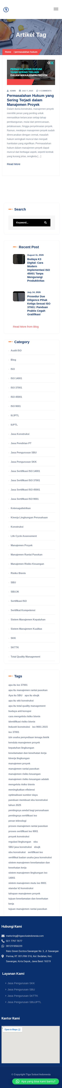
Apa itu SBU (15, 695)
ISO (13, 369)
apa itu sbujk (32, 695)
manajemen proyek (19, 763)
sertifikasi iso (35, 852)
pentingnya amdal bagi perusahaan (28, 810)
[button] (35, 1081)
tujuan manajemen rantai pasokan (27, 909)
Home (8, 52)
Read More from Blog (26, 326)
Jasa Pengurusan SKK (24, 462)
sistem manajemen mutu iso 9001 (27, 883)
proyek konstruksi (18, 836)
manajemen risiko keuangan (24, 774)
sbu (35, 842)
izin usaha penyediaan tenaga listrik (28, 737)
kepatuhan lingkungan (21, 748)
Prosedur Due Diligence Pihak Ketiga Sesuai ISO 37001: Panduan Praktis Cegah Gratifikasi (38, 305)
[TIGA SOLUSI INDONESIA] (6, 9)
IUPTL (14, 424)
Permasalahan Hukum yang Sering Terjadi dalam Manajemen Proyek (30, 100)
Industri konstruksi (19, 727)
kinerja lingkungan (19, 758)
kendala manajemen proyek (24, 742)
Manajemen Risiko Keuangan (27, 564)
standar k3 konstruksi (20, 888)
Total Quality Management (25, 656)
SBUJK (15, 591)
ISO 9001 (16, 406)
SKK (13, 638)
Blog (13, 360)
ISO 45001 (16, 397)
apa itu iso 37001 (18, 685)
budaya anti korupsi (19, 711)
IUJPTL (15, 415)
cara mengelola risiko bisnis (24, 716)
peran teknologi (17, 821)
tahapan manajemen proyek (24, 893)
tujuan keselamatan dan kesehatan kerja (28, 901)
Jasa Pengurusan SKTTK (23, 995)
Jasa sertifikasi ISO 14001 (25, 471)
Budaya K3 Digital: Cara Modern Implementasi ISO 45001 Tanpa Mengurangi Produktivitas (38, 270)
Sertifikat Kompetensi (23, 610)
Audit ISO (16, 350)
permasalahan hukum (26, 52)
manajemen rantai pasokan (23, 768)
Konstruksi (17, 527)
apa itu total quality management (26, 706)
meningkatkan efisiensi (21, 789)
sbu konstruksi (17, 852)
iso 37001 (13, 732)
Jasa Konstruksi (20, 434)
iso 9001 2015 (40, 727)
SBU (13, 582)
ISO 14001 (16, 378)
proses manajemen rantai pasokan (28, 826)
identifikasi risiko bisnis (21, 721)
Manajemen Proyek (21, 82)
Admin (13, 91)
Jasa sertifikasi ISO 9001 (25, 499)
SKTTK (15, 647)
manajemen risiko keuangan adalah (28, 779)
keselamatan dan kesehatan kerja (27, 753)
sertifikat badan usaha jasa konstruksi (30, 857)
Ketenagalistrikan (21, 508)
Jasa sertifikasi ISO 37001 (25, 480)
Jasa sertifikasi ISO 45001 (25, 489)
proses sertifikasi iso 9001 (23, 831)
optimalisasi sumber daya (23, 795)
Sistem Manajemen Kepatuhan (28, 619)
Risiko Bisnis (18, 573)
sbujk (37, 847)
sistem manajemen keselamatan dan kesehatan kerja (29, 865)
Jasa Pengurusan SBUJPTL (24, 1002)
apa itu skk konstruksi (21, 700)
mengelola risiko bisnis (21, 784)
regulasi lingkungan (19, 842)
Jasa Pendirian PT (21, 443)
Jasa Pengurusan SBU (24, 452)
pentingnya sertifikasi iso (22, 815)
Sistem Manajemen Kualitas (26, 629)
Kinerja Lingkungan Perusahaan (29, 517)
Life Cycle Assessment (24, 536)
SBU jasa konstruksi (20, 847)
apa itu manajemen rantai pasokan (28, 690)
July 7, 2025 (27, 91)
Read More (13, 164)
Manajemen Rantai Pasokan (26, 554)
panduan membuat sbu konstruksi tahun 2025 (28, 802)
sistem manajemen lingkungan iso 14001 (27, 875)
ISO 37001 (16, 387)
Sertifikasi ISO (19, 601)
